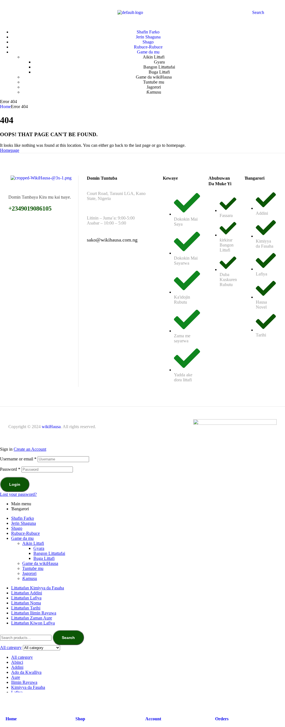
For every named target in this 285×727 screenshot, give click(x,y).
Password (10, 469)
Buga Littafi (44, 558)
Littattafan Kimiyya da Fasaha (37, 587)
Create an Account (30, 449)
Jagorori (29, 573)
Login (14, 484)
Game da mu (22, 538)
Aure (15, 677)
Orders (222, 718)
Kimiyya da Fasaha (28, 687)
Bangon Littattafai (49, 553)
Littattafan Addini (26, 593)
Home (5, 106)
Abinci (17, 662)
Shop (80, 718)
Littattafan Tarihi (25, 608)
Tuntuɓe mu (32, 568)
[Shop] (78, 701)
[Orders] (218, 701)
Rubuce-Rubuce (25, 533)
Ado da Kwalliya (26, 672)
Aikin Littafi (33, 543)
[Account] (148, 701)
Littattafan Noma (26, 603)
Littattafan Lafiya (26, 598)
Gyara (38, 548)
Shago (16, 528)
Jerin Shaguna (23, 523)
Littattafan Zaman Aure (31, 618)
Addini (17, 667)
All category (22, 657)
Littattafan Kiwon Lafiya (33, 623)
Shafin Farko (22, 518)
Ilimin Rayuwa (24, 682)
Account (153, 718)
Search (68, 637)
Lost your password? (18, 494)
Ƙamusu (29, 578)
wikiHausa (51, 426)
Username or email (18, 459)
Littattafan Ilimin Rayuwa (33, 613)
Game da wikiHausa (40, 563)
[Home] (9, 701)
